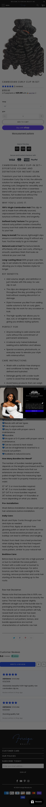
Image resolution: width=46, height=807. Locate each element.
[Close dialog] (44, 388)
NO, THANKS (34, 413)
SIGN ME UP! (34, 410)
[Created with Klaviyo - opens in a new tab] (23, 418)
